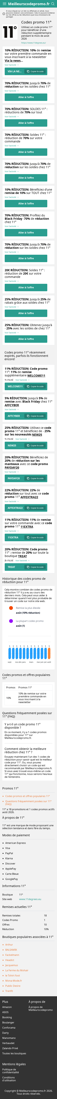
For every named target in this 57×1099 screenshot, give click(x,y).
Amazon (7, 1007)
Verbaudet (8, 1043)
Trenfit (9, 991)
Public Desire (12, 985)
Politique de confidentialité (10, 1071)
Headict (9, 960)
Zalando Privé (10, 1048)
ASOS (5, 1012)
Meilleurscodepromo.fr (29, 4)
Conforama (8, 1027)
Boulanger (8, 1022)
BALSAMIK (11, 949)
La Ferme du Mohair (16, 970)
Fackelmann (12, 955)
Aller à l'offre (26, 97)
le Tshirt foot (12, 975)
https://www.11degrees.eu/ (33, 43)
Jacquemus (11, 965)
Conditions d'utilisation (9, 1079)
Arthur (9, 944)
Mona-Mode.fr (13, 980)
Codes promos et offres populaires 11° (27, 796)
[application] (28, 648)
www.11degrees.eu (30, 899)
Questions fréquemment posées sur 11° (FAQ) (28, 803)
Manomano (9, 1038)
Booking (7, 1017)
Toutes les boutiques (14, 1053)
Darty (5, 1032)
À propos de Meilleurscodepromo (41, 1008)
